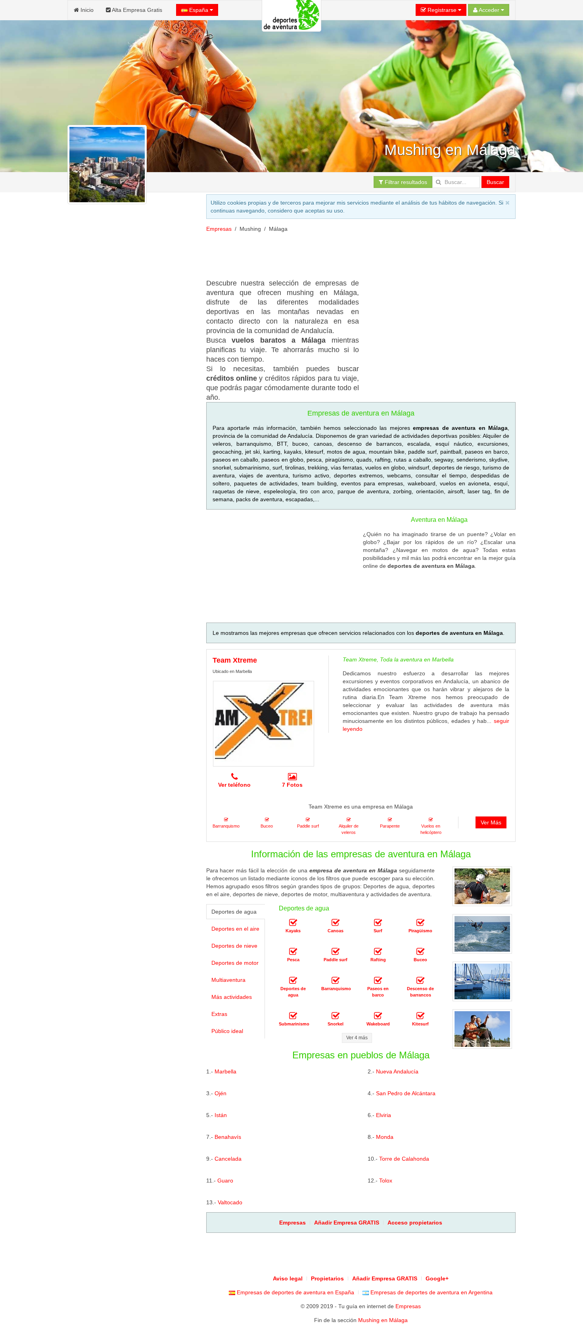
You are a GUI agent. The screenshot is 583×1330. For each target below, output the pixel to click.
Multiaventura (228, 980)
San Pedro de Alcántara (405, 1093)
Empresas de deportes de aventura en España (294, 1292)
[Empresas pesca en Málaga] (293, 951)
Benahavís (228, 1137)
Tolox (385, 1180)
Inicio (86, 10)
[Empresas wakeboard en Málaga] (378, 1016)
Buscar (495, 182)
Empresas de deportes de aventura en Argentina (431, 1292)
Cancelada (228, 1159)
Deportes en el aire (235, 929)
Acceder (489, 10)
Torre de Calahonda (404, 1159)
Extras (219, 1014)
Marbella (225, 1071)
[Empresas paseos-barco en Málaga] (378, 980)
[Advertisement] (129, 508)
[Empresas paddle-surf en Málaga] (335, 951)
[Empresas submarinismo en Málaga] (293, 1016)
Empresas (219, 229)
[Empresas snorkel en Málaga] (335, 1016)
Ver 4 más (357, 1038)
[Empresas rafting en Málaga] (378, 951)
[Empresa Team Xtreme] (263, 724)
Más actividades (231, 997)
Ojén (220, 1093)
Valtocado (230, 1202)
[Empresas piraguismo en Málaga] (420, 922)
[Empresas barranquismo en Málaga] (335, 980)
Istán (221, 1115)
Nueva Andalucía (397, 1071)
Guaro (225, 1180)
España (199, 10)
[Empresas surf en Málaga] (378, 922)
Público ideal (227, 1031)
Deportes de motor (235, 963)
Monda (384, 1137)
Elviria (383, 1115)
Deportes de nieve (234, 946)
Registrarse (442, 10)
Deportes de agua (234, 911)
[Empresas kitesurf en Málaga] (420, 1016)
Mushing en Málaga (383, 1320)
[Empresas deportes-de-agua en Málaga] (293, 980)
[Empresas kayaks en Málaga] (293, 922)
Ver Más (491, 822)
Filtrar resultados (405, 182)
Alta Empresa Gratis (136, 10)
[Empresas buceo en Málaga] (420, 951)
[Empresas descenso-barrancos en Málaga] (420, 980)
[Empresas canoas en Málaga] (335, 922)
